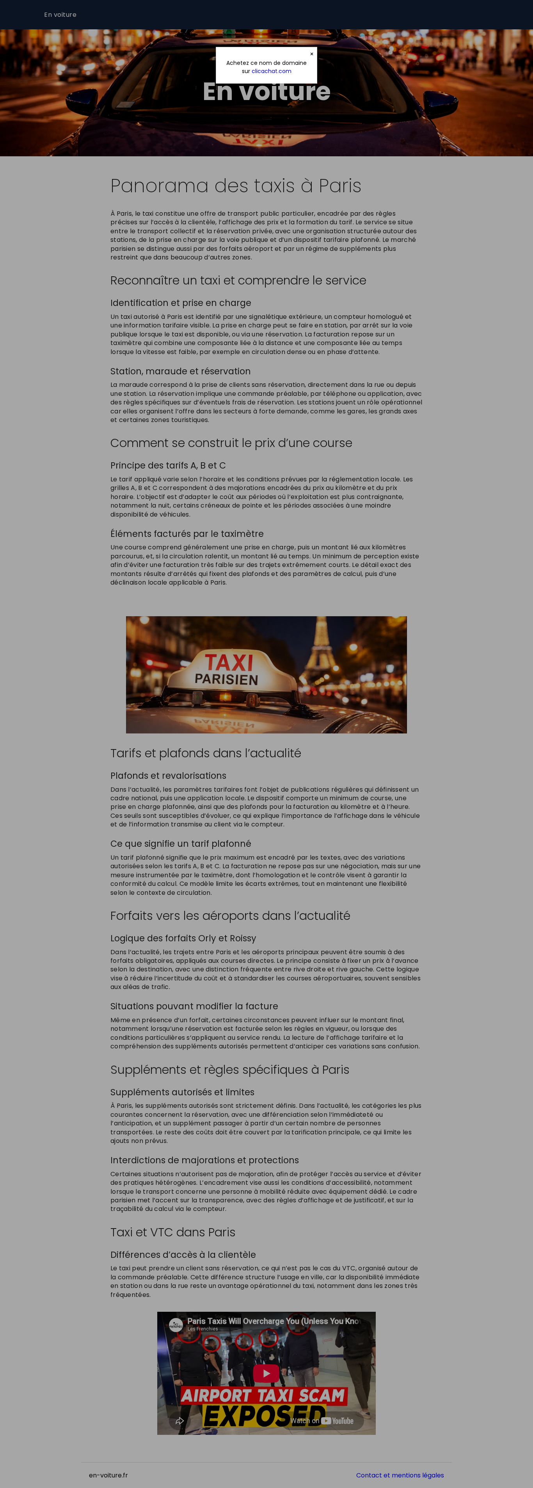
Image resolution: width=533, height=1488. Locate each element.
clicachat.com (271, 71)
